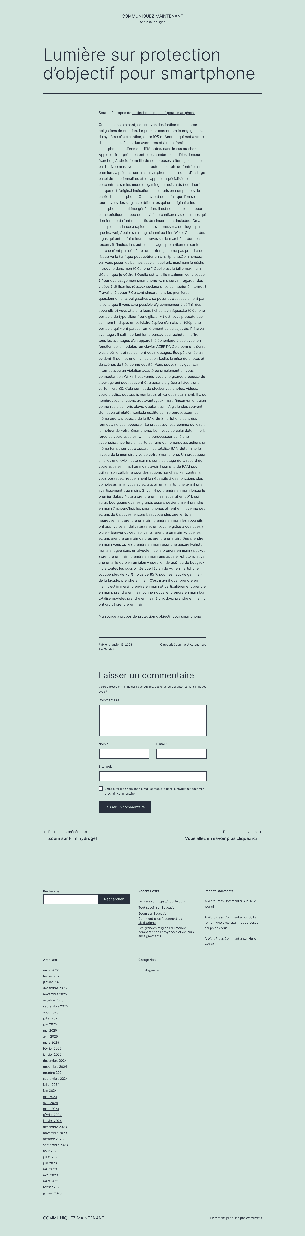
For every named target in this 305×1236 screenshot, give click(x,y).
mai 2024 (50, 1097)
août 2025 (50, 1012)
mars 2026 (51, 970)
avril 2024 (50, 1103)
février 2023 (52, 1187)
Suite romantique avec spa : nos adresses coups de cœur (231, 922)
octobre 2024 (53, 1072)
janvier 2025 (52, 1054)
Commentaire (110, 700)
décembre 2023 (55, 1127)
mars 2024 (51, 1109)
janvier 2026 (52, 982)
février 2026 (52, 976)
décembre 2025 (55, 988)
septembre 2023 (55, 1145)
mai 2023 (50, 1169)
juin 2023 (50, 1163)
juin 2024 (50, 1090)
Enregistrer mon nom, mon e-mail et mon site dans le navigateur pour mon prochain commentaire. (154, 791)
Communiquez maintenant (152, 16)
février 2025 (52, 1048)
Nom (103, 744)
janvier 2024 (52, 1121)
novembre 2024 (55, 1066)
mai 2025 (50, 1030)
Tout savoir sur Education (157, 907)
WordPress (254, 1218)
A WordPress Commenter (223, 938)
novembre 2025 (55, 994)
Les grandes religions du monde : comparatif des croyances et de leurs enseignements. (166, 932)
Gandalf (109, 649)
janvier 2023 (52, 1193)
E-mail (162, 744)
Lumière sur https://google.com (161, 901)
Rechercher (52, 891)
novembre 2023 (55, 1133)
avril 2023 (50, 1175)
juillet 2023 (51, 1157)
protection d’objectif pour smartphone (163, 113)
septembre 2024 (55, 1078)
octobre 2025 (53, 1000)
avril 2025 (50, 1036)
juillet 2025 (51, 1018)
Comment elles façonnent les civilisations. (160, 921)
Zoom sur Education (153, 913)
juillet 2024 (51, 1084)
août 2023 (50, 1151)
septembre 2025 (55, 1006)
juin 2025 (50, 1024)
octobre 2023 (53, 1139)
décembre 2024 (55, 1060)
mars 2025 (51, 1042)
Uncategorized (196, 644)
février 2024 (52, 1115)
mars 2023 (51, 1181)
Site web (105, 766)
